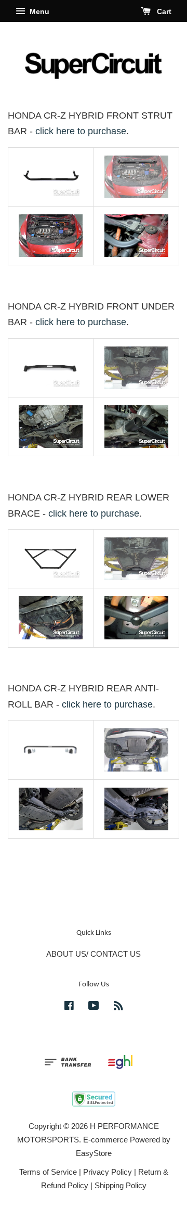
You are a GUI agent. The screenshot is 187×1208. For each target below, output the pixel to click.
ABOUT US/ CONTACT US (93, 953)
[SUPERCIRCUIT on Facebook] (69, 1007)
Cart (163, 11)
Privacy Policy (107, 1171)
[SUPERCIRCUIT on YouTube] (94, 1007)
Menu (38, 11)
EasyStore (94, 1153)
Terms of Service (48, 1171)
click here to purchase (80, 131)
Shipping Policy (120, 1185)
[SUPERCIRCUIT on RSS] (118, 1007)
